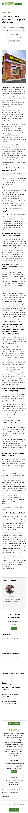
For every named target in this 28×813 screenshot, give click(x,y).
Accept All (14, 809)
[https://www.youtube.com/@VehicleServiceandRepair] (18, 784)
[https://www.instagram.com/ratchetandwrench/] (11, 784)
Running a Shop (6, 12)
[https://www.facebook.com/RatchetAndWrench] (9, 784)
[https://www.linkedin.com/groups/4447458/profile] (13, 784)
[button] (3, 4)
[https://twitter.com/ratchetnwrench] (16, 784)
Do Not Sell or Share (17, 789)
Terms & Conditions (13, 792)
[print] (25, 46)
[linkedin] (11, 46)
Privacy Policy (5, 792)
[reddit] (16, 46)
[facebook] (8, 46)
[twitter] (14, 46)
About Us (4, 789)
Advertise (9, 789)
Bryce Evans (14, 34)
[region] (14, 806)
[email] (19, 46)
